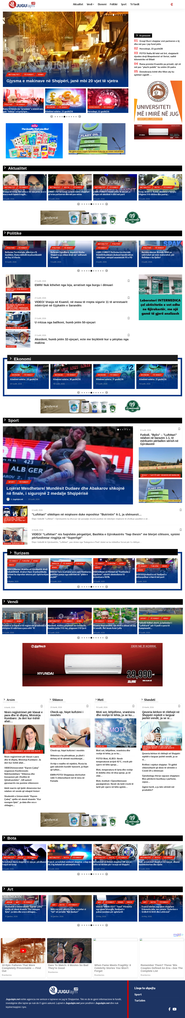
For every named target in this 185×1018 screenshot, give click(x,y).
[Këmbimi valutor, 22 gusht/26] (23, 100)
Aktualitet (14, 69)
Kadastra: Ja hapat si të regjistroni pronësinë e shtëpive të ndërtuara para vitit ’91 (24, 626)
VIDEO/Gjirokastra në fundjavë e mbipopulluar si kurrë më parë (151, 575)
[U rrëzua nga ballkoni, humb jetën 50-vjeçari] (18, 320)
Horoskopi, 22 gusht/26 (56, 111)
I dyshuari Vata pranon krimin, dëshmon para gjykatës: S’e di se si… (105, 110)
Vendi (36, 487)
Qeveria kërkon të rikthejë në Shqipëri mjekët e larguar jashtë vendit (158, 748)
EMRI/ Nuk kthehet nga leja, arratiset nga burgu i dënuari (74, 285)
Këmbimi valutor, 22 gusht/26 (17, 111)
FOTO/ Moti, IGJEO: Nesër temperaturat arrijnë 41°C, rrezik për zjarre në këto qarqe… (114, 761)
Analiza (55, 563)
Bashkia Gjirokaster (13, 543)
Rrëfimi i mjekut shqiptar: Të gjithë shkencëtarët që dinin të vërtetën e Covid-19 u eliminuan (159, 767)
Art (18, 902)
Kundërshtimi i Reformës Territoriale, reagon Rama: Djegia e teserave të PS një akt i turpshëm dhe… (159, 255)
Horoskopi (52, 107)
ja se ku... (101, 746)
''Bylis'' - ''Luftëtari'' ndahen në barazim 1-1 (160, 475)
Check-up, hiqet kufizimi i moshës (66, 713)
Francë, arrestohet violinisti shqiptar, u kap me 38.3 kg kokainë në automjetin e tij (70, 863)
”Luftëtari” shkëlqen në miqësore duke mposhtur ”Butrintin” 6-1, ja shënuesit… (87, 514)
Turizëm (25, 561)
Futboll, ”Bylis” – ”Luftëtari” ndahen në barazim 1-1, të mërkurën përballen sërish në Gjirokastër (159, 439)
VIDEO (11, 565)
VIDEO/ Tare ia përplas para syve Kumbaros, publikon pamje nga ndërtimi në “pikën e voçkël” (70, 574)
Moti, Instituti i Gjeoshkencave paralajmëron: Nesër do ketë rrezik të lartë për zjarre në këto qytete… (114, 784)
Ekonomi (9, 107)
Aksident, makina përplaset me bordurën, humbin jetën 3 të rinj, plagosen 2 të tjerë (67, 626)
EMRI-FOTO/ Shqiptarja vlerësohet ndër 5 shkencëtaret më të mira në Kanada (67, 778)
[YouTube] (174, 1009)
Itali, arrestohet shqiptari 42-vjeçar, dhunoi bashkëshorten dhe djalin (159, 863)
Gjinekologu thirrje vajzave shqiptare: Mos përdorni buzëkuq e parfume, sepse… (161, 779)
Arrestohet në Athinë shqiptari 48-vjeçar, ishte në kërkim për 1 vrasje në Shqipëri (112, 863)
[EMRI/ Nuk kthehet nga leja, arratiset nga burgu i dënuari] (18, 283)
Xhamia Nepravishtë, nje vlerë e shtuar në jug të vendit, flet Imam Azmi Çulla (114, 626)
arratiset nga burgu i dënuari (17, 289)
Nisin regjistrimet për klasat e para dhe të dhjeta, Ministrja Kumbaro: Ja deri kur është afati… (23, 717)
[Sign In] (171, 4)
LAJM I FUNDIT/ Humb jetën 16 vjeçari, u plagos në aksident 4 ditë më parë (66, 193)
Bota (26, 69)
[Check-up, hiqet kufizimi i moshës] (69, 732)
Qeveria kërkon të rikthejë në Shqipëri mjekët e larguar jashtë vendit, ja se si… (161, 715)
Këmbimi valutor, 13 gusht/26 (109, 379)
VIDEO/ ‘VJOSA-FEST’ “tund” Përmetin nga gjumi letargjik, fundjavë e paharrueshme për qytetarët (114, 909)
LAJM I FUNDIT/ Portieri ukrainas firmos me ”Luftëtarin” (61, 493)
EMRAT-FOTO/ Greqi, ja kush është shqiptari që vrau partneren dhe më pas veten (23, 193)
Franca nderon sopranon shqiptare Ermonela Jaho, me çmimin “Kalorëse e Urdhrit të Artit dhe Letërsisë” (160, 909)
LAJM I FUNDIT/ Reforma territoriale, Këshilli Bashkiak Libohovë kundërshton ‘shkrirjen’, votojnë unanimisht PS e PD (69, 255)
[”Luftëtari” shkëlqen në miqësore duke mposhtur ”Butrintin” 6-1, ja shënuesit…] (15, 514)
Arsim (9, 902)
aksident (11, 346)
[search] (177, 4)
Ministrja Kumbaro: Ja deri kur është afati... (22, 751)
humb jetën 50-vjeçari (17, 328)
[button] (104, 15)
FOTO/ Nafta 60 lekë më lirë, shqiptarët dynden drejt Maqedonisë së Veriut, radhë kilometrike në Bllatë (156, 56)
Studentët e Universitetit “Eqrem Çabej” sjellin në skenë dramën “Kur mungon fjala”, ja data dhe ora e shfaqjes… (24, 909)
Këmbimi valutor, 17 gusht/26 (67, 379)
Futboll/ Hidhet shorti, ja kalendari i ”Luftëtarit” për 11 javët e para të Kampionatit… (155, 625)
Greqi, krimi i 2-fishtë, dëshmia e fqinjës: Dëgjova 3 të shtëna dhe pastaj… (112, 193)
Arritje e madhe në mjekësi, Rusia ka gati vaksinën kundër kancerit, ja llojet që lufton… (69, 766)
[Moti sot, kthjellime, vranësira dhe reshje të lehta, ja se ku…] (115, 732)
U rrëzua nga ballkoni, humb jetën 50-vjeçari (65, 322)
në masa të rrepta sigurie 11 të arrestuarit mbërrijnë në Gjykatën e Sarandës (18, 307)
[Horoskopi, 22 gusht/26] (65, 100)
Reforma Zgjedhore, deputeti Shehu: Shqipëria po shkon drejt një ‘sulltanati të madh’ (23, 255)
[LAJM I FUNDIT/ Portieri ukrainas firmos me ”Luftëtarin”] (68, 465)
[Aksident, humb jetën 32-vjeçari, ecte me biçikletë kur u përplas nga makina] (18, 339)
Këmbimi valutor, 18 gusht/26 (24, 379)
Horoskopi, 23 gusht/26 (151, 48)
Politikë (11, 248)
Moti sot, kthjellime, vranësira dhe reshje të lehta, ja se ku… (115, 713)
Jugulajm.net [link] (13, 999)
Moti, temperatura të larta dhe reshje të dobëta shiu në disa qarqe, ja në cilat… (114, 772)
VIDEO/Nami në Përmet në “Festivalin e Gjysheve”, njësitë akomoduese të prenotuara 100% (111, 574)
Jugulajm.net (18, 499)
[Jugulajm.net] (23, 4)
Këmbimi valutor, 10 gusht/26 (153, 379)
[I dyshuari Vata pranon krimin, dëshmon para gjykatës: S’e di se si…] (107, 100)
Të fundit (38, 69)
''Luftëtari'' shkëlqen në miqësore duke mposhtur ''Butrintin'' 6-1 (15, 520)
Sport (12, 487)
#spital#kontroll (59, 746)
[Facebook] (169, 1009)
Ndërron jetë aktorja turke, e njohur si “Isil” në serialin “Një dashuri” (68, 910)
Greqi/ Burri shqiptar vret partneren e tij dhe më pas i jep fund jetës (159, 193)
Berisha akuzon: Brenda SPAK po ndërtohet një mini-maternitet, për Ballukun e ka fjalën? (112, 255)
